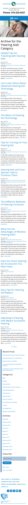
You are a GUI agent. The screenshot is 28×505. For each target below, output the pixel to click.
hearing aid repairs (12, 299)
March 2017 (6, 437)
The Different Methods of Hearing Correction (13, 203)
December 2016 (7, 446)
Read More (9, 78)
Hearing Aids (8, 63)
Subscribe (7, 463)
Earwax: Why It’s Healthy (10, 361)
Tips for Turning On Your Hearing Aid (14, 144)
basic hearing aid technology (12, 124)
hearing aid (24, 95)
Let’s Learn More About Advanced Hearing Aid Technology (13, 86)
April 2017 (5, 434)
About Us (8, 479)
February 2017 (7, 440)
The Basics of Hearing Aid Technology (12, 117)
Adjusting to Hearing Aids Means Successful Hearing (13, 320)
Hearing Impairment (8, 390)
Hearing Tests (7, 396)
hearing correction (16, 211)
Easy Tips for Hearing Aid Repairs (12, 291)
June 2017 (5, 428)
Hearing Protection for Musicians (12, 358)
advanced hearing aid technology (13, 95)
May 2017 (5, 431)
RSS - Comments (7, 470)
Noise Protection (7, 399)
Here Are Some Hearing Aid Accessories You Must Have (13, 263)
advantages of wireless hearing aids (14, 241)
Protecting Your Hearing (10, 402)
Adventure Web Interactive (21, 503)
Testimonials (16, 479)
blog (7, 299)
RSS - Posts (6, 467)
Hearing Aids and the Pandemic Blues (13, 355)
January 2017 (6, 443)
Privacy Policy (21, 484)
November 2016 (7, 449)
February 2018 (7, 422)
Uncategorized (7, 408)
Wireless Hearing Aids (17, 239)
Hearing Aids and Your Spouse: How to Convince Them (13, 172)
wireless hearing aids (8, 242)
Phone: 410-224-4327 (14, 12)
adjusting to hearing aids (11, 330)
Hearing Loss (6, 393)
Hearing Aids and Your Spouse (19, 180)
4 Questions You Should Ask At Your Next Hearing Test (13, 369)
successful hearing (5, 331)
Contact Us (4, 486)
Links (14, 481)
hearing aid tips (9, 65)
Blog (6, 271)
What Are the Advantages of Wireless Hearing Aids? (13, 231)
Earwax (5, 381)
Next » (15, 347)
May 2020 (5, 419)
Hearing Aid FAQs (6, 481)
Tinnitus (5, 405)
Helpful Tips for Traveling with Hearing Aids (13, 56)
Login (2, 502)
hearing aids (16, 65)
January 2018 (6, 425)
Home (3, 479)
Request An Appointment (8, 484)
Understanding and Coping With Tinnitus (12, 365)
